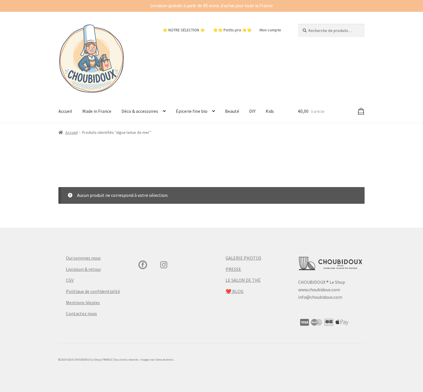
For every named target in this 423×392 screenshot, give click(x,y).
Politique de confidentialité (93, 291)
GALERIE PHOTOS (243, 258)
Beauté (232, 111)
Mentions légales (83, 302)
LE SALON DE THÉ (243, 280)
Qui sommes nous (83, 258)
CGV (70, 280)
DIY (252, 111)
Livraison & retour (83, 269)
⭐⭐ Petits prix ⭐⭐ (232, 30)
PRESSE (233, 269)
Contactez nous (81, 313)
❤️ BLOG (234, 291)
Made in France (96, 111)
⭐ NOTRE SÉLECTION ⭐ (184, 30)
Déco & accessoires (139, 111)
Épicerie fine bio (191, 111)
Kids (270, 111)
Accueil (65, 111)
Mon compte (270, 30)
